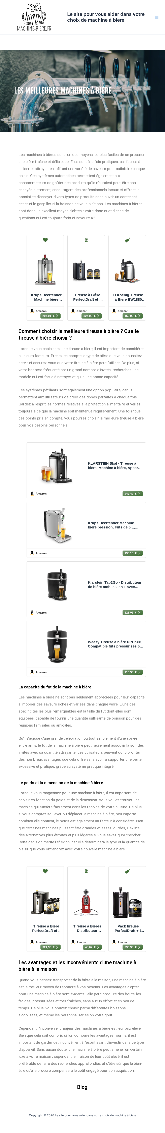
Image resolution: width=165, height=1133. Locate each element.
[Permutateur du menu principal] (157, 17)
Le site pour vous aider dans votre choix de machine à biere (106, 17)
